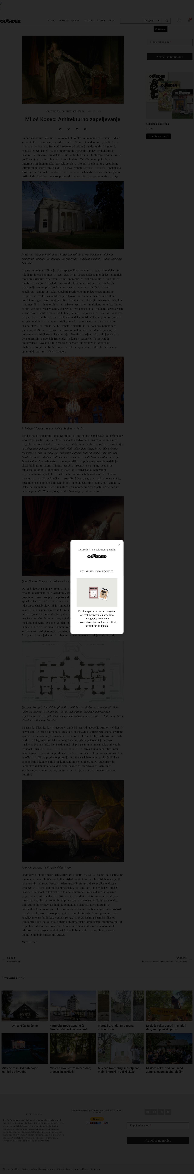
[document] (97, 587)
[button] (119, 544)
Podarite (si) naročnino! (97, 571)
